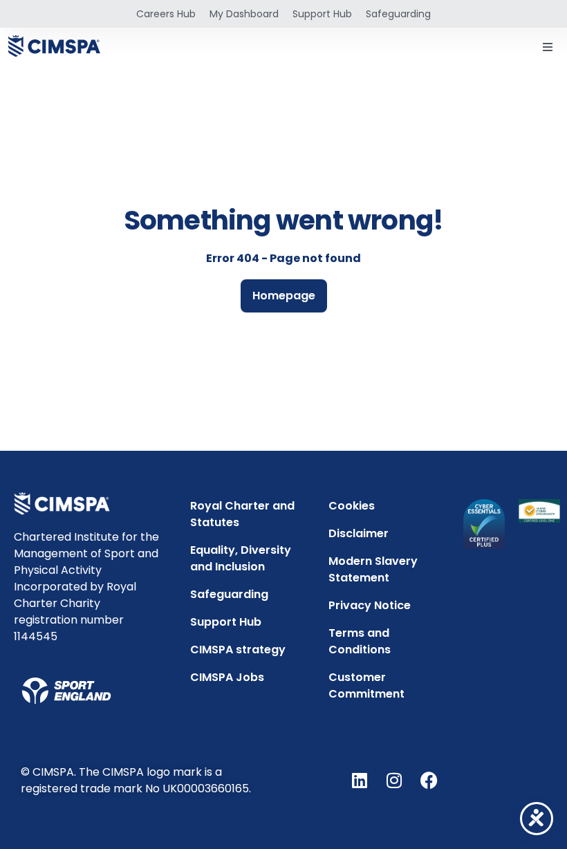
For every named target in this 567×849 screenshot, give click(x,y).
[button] (547, 47)
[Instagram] (394, 780)
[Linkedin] (359, 780)
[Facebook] (428, 780)
